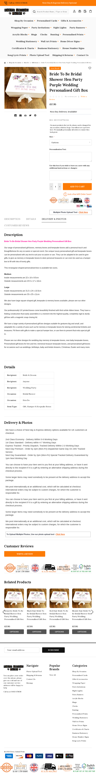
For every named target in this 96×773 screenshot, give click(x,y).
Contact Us (82, 55)
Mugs (34, 34)
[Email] (20, 115)
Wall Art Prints (49, 41)
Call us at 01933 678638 (12, 692)
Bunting (54, 34)
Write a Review (25, 554)
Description (12, 218)
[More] (34, 20)
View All (52, 675)
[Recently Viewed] (85, 11)
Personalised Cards (47, 20)
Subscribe (53, 650)
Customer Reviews (16, 225)
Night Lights (59, 27)
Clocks (43, 34)
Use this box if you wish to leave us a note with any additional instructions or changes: (69, 167)
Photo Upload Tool (39, 55)
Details (31, 218)
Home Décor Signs (70, 41)
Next (92, 611)
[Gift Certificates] (79, 11)
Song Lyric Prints (17, 55)
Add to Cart (77, 186)
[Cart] (90, 11)
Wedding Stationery (26, 41)
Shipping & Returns (62, 55)
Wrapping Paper (19, 27)
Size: (52, 137)
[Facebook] (15, 115)
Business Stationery (48, 48)
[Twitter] (30, 115)
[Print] (25, 115)
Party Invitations (41, 27)
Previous (3, 611)
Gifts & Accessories (71, 20)
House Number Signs (73, 48)
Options (14, 632)
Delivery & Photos (54, 218)
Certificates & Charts (23, 48)
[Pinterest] (35, 115)
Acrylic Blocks (19, 34)
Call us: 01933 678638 (18, 3)
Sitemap (29, 683)
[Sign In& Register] (74, 11)
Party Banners (77, 27)
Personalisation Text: (57, 149)
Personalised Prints (73, 34)
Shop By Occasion (24, 20)
